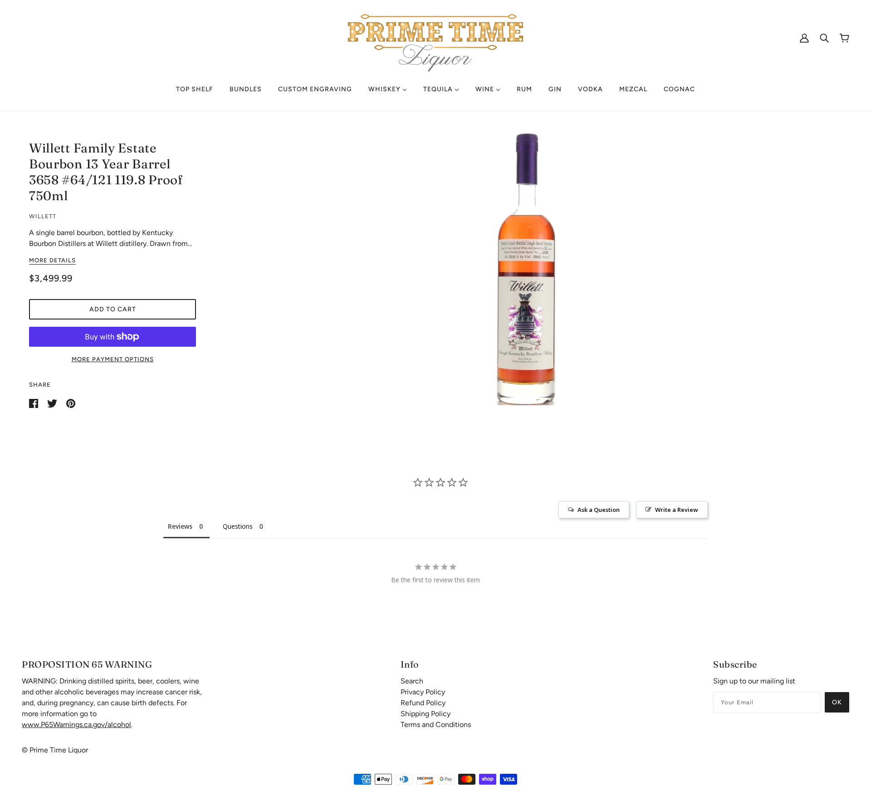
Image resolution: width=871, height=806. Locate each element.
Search (412, 681)
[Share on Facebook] (34, 403)
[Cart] (844, 38)
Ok (837, 702)
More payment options (113, 359)
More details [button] (52, 260)
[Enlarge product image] (526, 269)
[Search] (824, 37)
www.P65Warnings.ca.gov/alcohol (76, 724)
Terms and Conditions (436, 724)
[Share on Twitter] (53, 403)
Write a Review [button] (676, 510)
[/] (435, 37)
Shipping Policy (425, 713)
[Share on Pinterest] (71, 403)
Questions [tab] (238, 526)
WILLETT (42, 216)
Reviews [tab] (180, 526)
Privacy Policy (423, 692)
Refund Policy (423, 702)
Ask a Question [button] (598, 510)
